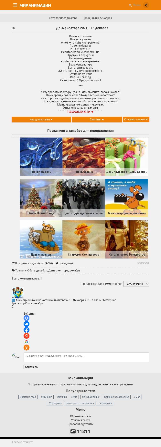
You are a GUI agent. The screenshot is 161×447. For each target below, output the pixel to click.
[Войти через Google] (26, 342)
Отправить (31, 366)
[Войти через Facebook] (26, 330)
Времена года (28, 397)
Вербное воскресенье (116, 397)
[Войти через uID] (26, 318)
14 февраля (105, 403)
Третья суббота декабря (31, 270)
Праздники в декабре (97, 18)
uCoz (29, 442)
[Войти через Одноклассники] (26, 347)
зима (74, 397)
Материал (109, 300)
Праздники (66, 263)
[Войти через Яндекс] (26, 336)
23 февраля (55, 403)
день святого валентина (80, 403)
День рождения (91, 397)
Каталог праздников (62, 18)
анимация (46, 397)
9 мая (137, 397)
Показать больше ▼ (81, 112)
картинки (62, 397)
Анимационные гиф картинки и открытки (42, 300)
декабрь (75, 270)
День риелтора (58, 270)
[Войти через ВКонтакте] (26, 324)
